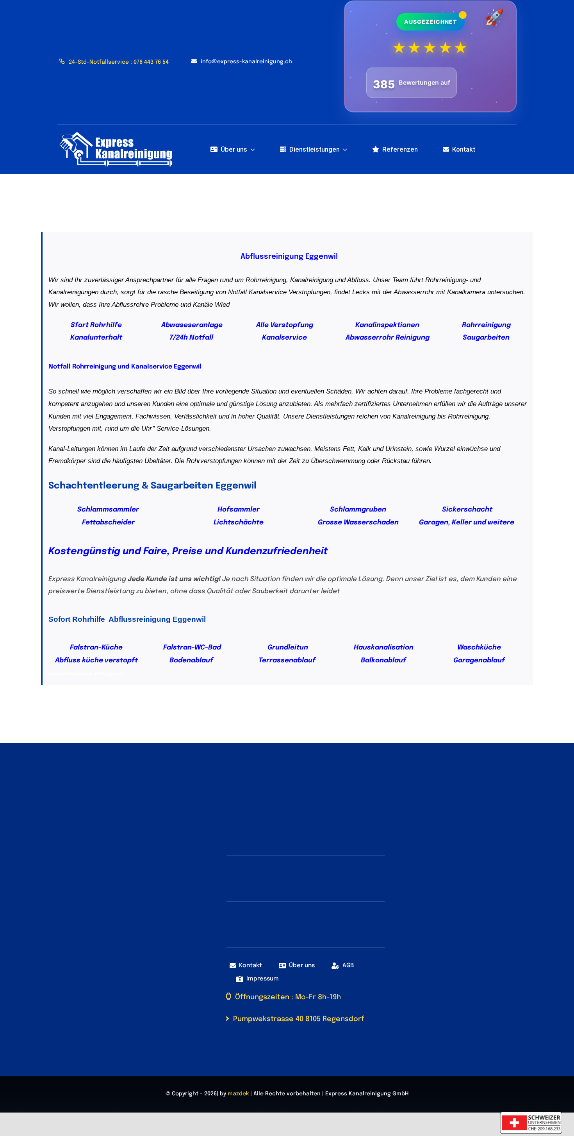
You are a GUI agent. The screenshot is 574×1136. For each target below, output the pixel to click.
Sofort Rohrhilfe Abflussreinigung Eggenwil (127, 616)
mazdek (238, 1090)
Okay (373, 1121)
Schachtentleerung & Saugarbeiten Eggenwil (152, 482)
